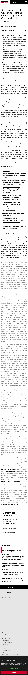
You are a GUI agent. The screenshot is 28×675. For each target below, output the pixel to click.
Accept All (14, 672)
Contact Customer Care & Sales (8, 638)
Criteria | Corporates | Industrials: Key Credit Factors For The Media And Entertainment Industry (13, 197)
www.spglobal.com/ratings (8, 469)
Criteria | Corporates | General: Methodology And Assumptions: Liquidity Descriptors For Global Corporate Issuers (14, 189)
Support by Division (5, 640)
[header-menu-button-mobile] (26, 2)
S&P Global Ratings (8, 592)
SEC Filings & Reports (6, 634)
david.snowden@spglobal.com (10, 523)
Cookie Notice (20, 665)
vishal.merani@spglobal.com (10, 532)
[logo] (4, 2)
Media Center (4, 601)
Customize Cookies (14, 668)
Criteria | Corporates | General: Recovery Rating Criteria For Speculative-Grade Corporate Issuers (14, 182)
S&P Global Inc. (7, 613)
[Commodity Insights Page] (15, 587)
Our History (4, 621)
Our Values (4, 619)
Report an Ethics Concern (7, 642)
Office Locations (5, 644)
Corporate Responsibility (6, 650)
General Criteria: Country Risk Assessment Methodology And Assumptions (11, 204)
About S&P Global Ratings (7, 597)
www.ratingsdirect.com (10, 471)
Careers (3, 648)
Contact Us (4, 610)
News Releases (5, 630)
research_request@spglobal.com (12, 504)
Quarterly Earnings (5, 632)
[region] (14, 665)
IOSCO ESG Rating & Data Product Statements (10, 654)
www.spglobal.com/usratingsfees (10, 481)
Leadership (4, 652)
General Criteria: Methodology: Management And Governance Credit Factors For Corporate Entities (13, 220)
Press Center (4, 624)
